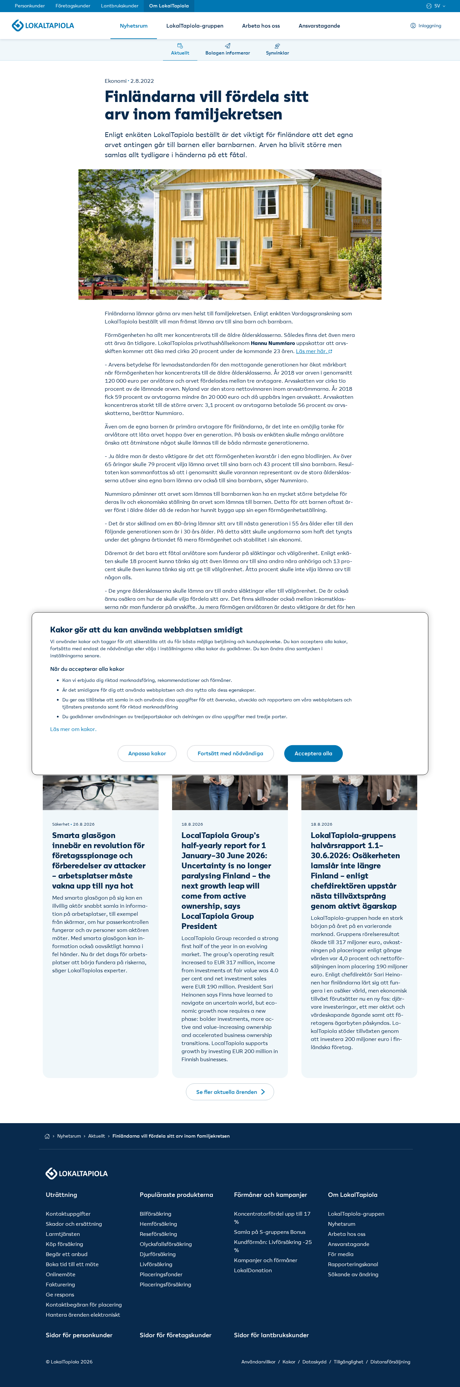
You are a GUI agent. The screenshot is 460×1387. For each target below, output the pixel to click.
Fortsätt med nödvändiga (230, 753)
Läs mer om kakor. (73, 729)
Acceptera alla (313, 753)
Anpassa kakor (147, 753)
